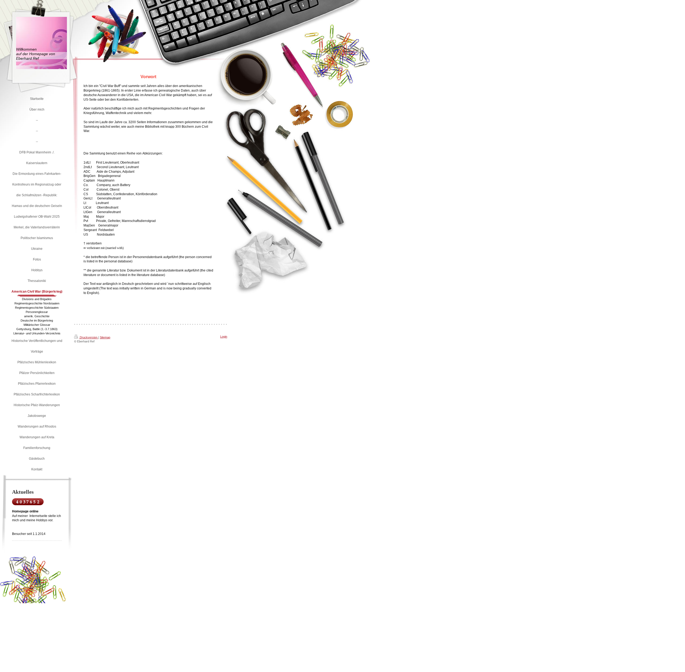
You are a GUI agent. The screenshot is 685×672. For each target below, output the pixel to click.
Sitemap (105, 337)
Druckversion (88, 337)
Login (223, 336)
